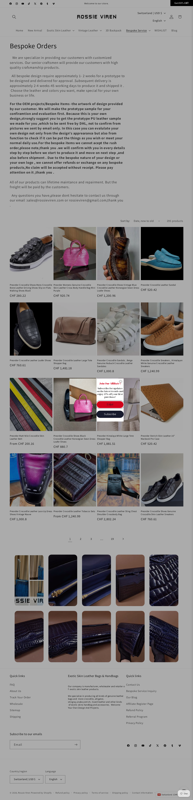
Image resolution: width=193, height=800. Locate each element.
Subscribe (110, 414)
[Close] (120, 381)
